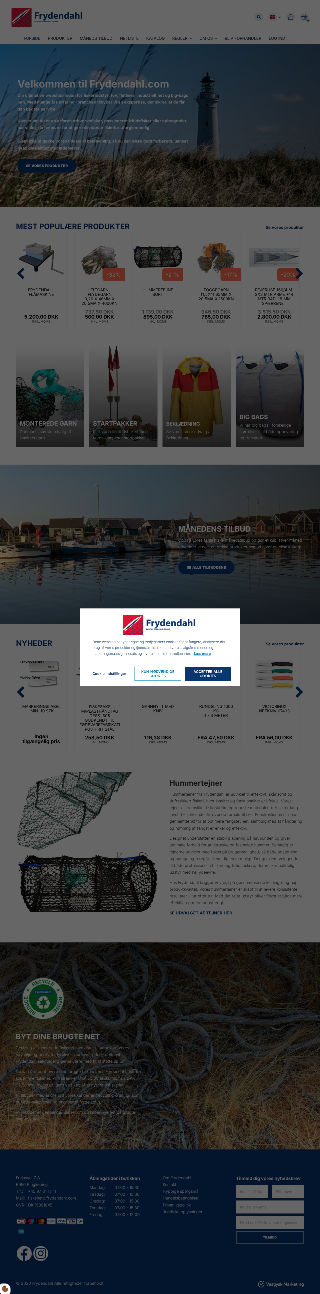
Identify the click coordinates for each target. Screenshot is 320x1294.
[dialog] (160, 647)
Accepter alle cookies (208, 673)
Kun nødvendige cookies (157, 673)
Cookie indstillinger (109, 673)
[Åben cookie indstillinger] (5, 1288)
